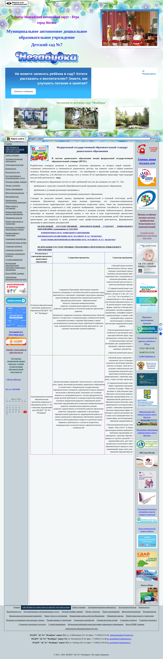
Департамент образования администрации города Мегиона (147, 432)
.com (131, 635)
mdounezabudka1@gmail (119, 635)
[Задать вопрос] (160, 331)
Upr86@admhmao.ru (147, 356)
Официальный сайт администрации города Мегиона (147, 414)
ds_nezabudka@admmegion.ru (119, 643)
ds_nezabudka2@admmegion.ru (119, 639)
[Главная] (160, 326)
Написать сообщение (23, 91)
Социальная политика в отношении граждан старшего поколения (147, 512)
